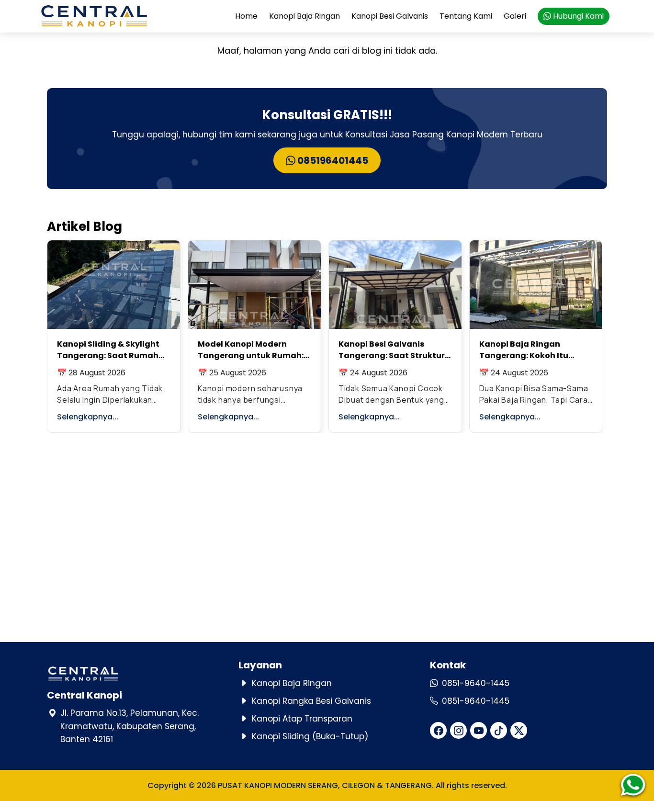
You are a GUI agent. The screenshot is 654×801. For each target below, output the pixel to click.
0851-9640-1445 (475, 683)
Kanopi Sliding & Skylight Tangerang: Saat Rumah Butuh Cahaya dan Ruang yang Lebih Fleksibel (110, 349)
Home (246, 16)
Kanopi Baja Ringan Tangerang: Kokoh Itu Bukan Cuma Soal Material (534, 349)
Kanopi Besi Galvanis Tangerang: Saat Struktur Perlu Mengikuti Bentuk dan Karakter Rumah (394, 349)
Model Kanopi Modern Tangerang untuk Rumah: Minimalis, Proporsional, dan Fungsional (251, 349)
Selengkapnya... (87, 416)
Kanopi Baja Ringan (304, 16)
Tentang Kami (466, 16)
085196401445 (331, 160)
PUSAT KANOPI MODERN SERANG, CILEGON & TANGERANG (325, 785)
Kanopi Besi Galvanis (389, 16)
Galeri (515, 16)
